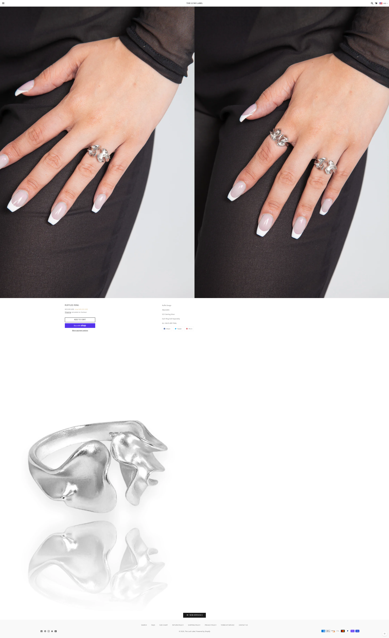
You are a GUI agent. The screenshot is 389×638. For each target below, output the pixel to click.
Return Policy (178, 625)
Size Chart (163, 625)
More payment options (80, 330)
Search (144, 625)
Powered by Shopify (203, 631)
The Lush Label (190, 631)
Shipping (68, 312)
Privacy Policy (210, 625)
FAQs (153, 625)
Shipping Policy (194, 625)
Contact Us (243, 625)
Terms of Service (227, 625)
